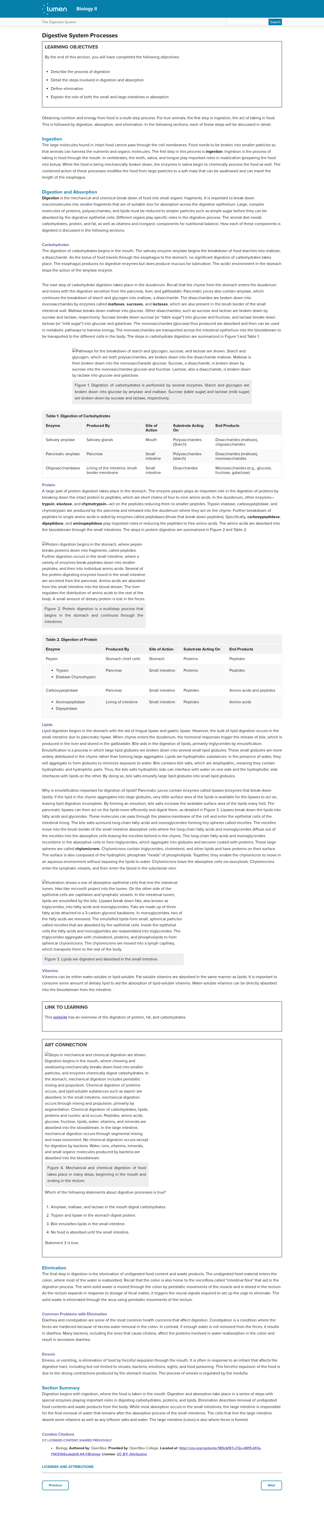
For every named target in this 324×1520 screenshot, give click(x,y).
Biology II (86, 9)
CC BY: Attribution (132, 1454)
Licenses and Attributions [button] (68, 1467)
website (60, 1017)
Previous (55, 1485)
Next (271, 1485)
